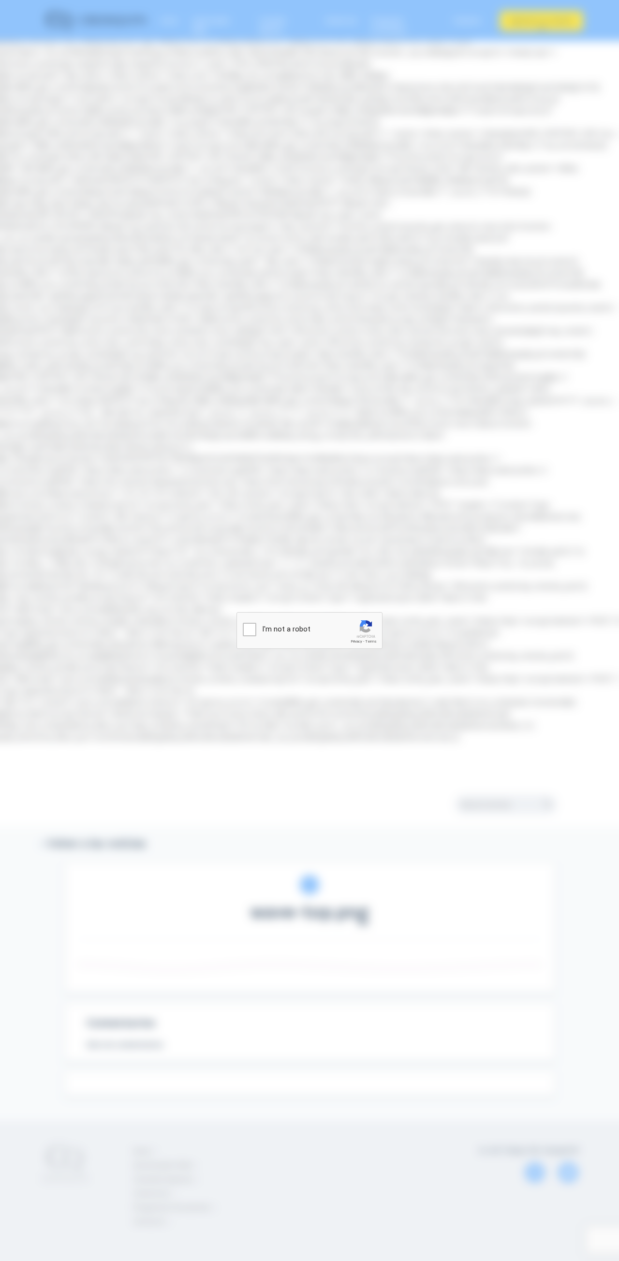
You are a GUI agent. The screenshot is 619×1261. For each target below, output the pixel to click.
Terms (371, 641)
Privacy (356, 641)
